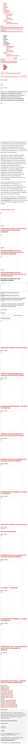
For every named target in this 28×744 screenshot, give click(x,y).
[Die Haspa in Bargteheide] (3, 528)
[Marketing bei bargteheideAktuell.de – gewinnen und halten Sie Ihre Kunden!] (11, 370)
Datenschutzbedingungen (12, 23)
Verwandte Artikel (4, 209)
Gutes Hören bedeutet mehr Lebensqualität (14, 347)
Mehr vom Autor (11, 209)
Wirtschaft (5, 7)
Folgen (8, 727)
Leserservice (6, 12)
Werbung (9, 733)
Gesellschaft (5, 66)
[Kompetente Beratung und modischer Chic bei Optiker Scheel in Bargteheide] (11, 456)
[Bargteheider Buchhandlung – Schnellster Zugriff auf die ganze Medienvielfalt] (11, 678)
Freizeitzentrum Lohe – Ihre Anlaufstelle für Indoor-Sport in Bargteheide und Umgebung (14, 648)
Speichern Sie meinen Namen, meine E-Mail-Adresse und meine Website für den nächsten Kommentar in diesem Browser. (12, 305)
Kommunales (5, 67)
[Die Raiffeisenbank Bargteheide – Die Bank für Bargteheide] (11, 403)
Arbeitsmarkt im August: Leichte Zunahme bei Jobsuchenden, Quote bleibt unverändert (13, 230)
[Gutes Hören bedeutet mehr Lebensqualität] (11, 344)
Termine (5, 4)
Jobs (7, 16)
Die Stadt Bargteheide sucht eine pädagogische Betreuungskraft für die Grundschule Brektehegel (12, 252)
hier (6, 737)
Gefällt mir (8, 726)
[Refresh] (3, 313)
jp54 (2, 85)
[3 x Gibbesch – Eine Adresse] (11, 584)
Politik (4, 5)
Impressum (8, 22)
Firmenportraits (9, 14)
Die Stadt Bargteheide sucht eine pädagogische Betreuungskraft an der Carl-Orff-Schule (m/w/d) (14, 274)
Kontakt (5, 20)
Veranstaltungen (7, 11)
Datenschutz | (10, 720)
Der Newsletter (9, 19)
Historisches (9, 15)
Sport (4, 8)
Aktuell (5, 3)
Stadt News (6, 9)
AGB (15, 720)
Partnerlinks (9, 18)
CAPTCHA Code (18, 315)
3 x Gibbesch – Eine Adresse (9, 587)
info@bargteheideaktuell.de (8, 740)
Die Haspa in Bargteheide (8, 531)
